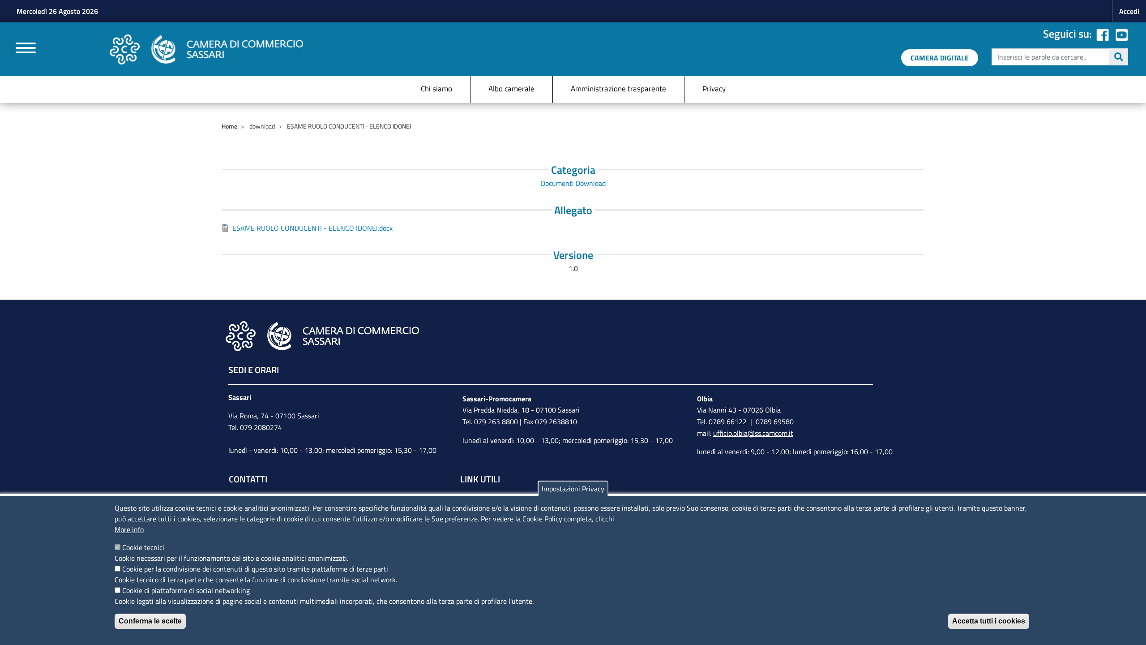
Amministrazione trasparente (618, 89)
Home (229, 126)
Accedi (1129, 11)
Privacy (714, 89)
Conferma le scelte (150, 621)
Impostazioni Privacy (573, 488)
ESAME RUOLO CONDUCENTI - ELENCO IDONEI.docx (312, 228)
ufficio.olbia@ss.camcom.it (753, 433)
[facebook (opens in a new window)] (1102, 34)
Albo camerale (511, 89)
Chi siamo (436, 89)
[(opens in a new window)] (1122, 34)
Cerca (1118, 56)
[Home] (207, 49)
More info (129, 529)
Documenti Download (573, 183)
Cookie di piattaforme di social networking (186, 590)
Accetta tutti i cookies (988, 621)
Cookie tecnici (143, 547)
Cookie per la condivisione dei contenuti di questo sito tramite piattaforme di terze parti (255, 568)
